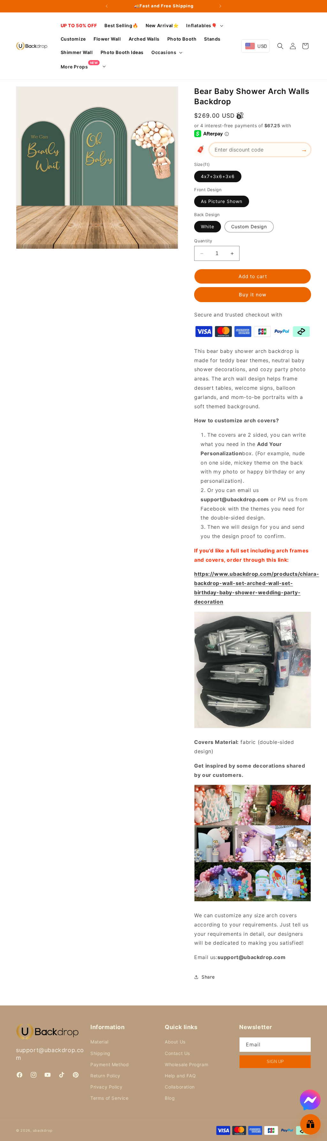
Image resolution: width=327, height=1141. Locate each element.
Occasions (163, 52)
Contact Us (177, 1053)
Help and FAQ (180, 1075)
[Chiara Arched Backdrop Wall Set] (252, 727)
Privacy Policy (106, 1087)
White (207, 226)
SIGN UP (275, 1061)
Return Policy (105, 1075)
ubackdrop (43, 1130)
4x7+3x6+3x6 (218, 176)
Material (99, 1041)
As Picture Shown (221, 201)
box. (247, 453)
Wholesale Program (186, 1064)
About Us (175, 1041)
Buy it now (252, 295)
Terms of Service (109, 1098)
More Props (79, 66)
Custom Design (249, 226)
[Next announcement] (220, 6)
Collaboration (180, 1087)
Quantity (203, 240)
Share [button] (208, 977)
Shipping (100, 1053)
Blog (170, 1098)
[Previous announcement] (107, 6)
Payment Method (109, 1064)
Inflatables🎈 (201, 25)
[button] (203, 25)
